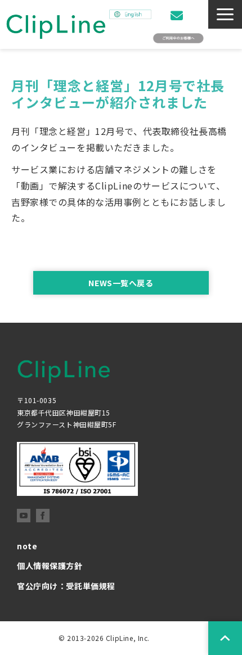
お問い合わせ (178, 15)
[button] (225, 14)
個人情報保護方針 (50, 565)
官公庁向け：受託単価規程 (66, 585)
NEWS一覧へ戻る (120, 282)
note (27, 546)
